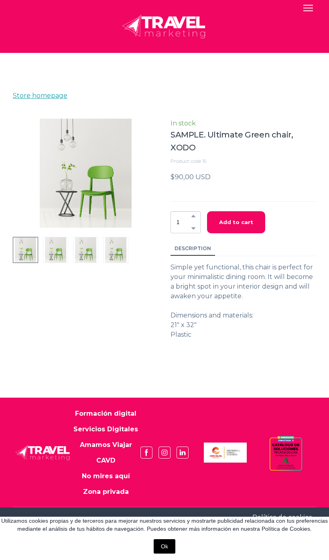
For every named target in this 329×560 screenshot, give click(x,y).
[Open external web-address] (225, 453)
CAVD (106, 460)
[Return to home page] (43, 452)
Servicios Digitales (105, 429)
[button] (193, 216)
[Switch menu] (308, 8)
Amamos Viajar (106, 445)
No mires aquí (106, 476)
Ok (164, 546)
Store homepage (40, 95)
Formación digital (105, 413)
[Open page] (164, 26)
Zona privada (106, 491)
